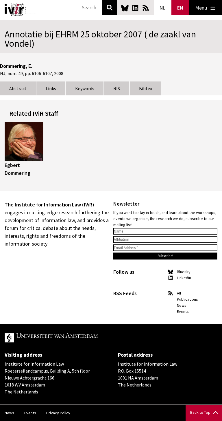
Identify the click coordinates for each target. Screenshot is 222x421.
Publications (187, 299)
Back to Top (200, 412)
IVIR (21, 9)
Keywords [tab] (84, 88)
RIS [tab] (116, 88)
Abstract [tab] (18, 88)
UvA (72, 337)
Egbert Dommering (17, 169)
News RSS (146, 8)
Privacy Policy (58, 412)
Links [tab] (51, 88)
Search (109, 7)
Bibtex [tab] (145, 88)
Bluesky (125, 8)
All (179, 293)
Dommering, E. (16, 66)
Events (183, 311)
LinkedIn (135, 8)
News (181, 305)
